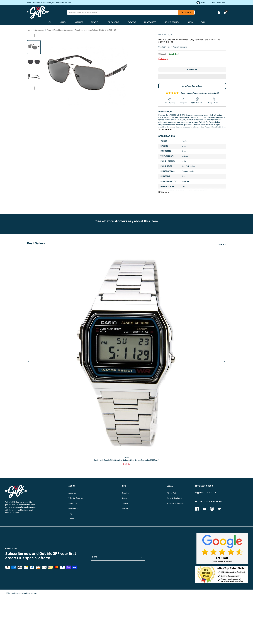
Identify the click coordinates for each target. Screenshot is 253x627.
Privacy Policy (172, 493)
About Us (72, 493)
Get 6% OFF (49, 553)
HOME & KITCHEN (171, 22)
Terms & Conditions (174, 498)
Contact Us (73, 503)
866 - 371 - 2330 (209, 493)
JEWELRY (95, 22)
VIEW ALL (222, 245)
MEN (49, 22)
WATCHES (79, 22)
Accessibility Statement (175, 503)
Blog (70, 513)
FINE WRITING (113, 22)
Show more (163, 129)
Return (124, 498)
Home (29, 30)
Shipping (125, 493)
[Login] (218, 12)
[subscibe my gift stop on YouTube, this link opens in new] (204, 510)
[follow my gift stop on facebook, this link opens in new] (197, 510)
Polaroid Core (165, 35)
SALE (203, 22)
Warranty (125, 508)
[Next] (34, 88)
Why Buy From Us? (76, 498)
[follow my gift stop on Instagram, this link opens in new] (212, 510)
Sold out (192, 69)
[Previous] (34, 35)
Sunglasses (39, 30)
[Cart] (224, 12)
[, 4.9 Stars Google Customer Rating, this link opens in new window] (222, 548)
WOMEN (63, 22)
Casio (126, 457)
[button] (192, 76)
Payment (125, 503)
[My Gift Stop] (16, 486)
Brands (71, 518)
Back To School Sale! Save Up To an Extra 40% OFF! (49, 2)
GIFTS (190, 22)
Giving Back (73, 508)
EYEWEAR (132, 22)
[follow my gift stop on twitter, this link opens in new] (219, 510)
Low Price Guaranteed (192, 86)
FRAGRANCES (150, 22)
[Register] (140, 557)
